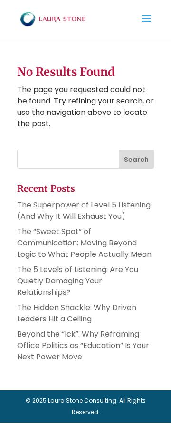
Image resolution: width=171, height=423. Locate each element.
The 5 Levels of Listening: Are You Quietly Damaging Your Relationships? (77, 281)
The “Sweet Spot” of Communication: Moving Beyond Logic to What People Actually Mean (84, 243)
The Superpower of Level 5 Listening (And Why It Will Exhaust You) (84, 210)
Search (136, 159)
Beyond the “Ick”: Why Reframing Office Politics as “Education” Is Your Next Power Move (83, 345)
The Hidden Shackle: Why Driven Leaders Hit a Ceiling (76, 313)
